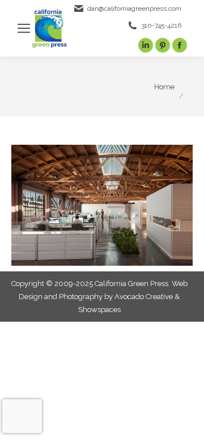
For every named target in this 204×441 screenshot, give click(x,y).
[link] (24, 28)
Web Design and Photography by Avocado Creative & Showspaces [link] (103, 296)
